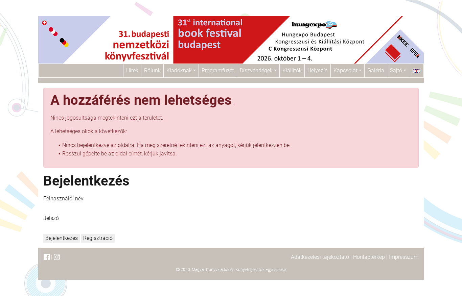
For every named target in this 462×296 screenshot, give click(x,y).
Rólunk (152, 70)
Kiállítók (292, 70)
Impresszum (403, 257)
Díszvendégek (257, 70)
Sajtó (396, 70)
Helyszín (317, 70)
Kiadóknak (179, 70)
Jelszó (51, 218)
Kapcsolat (346, 70)
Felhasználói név (63, 198)
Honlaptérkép (369, 257)
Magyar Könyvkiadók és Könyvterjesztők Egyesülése (239, 269)
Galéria (375, 70)
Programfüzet (218, 70)
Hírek (132, 70)
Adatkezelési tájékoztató (320, 257)
